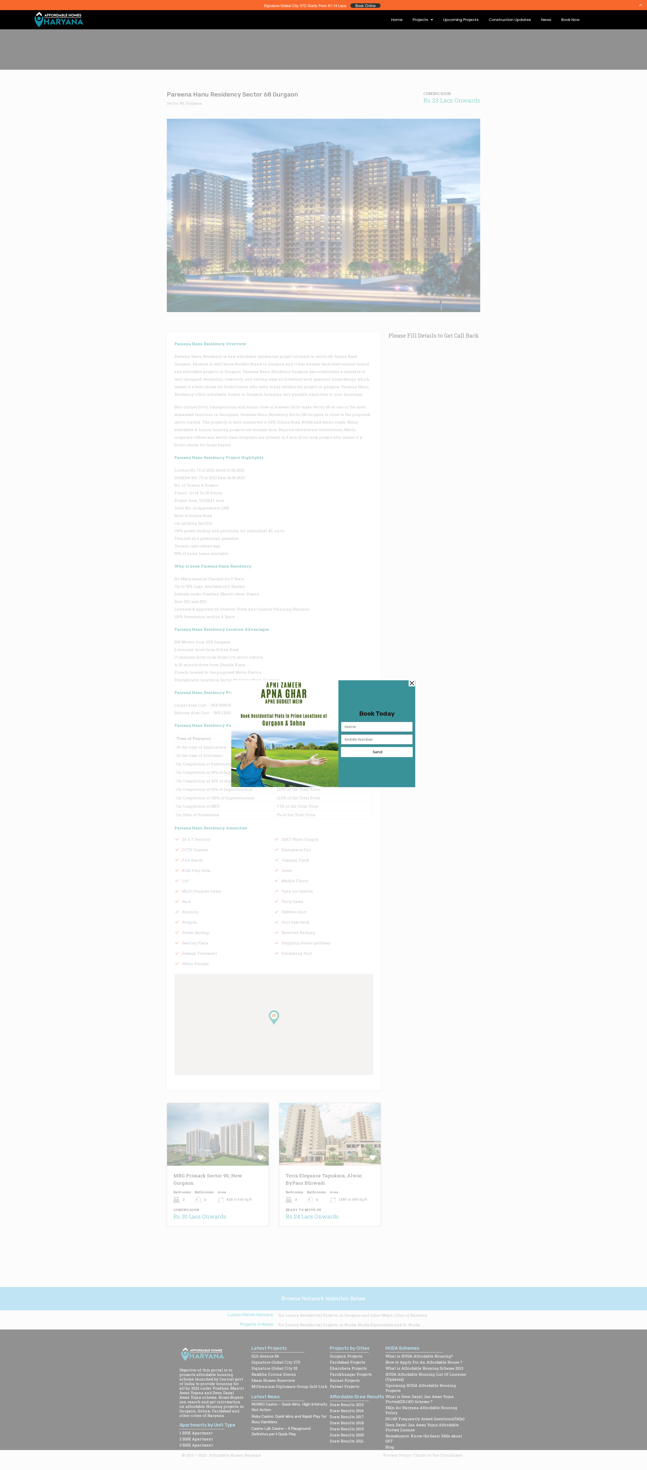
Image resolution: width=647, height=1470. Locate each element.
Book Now (570, 19)
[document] (323, 735)
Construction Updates (510, 19)
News (546, 19)
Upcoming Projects (461, 19)
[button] (412, 683)
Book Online (365, 5)
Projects (420, 19)
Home (397, 19)
